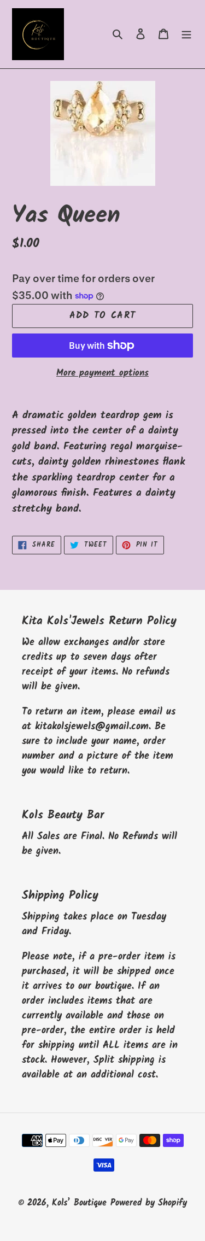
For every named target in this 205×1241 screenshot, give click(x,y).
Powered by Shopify (148, 1203)
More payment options (102, 373)
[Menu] (186, 34)
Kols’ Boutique (79, 1203)
